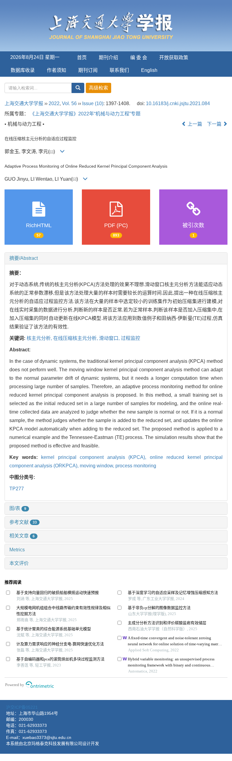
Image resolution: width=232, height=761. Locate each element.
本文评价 (19, 563)
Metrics (17, 549)
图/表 (17, 508)
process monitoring (135, 465)
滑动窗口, (110, 338)
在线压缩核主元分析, (76, 338)
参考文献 (23, 522)
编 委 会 (138, 57)
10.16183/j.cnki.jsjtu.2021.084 (178, 103)
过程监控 (130, 338)
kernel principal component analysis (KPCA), (95, 457)
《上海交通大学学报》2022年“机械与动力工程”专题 (85, 113)
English (149, 70)
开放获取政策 (173, 57)
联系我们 (119, 70)
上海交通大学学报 (24, 103)
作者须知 (56, 70)
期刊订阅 (88, 70)
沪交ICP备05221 (22, 707)
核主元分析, (40, 338)
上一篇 (194, 124)
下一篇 (215, 124)
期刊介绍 (108, 57)
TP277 (16, 488)
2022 (54, 103)
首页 (82, 57)
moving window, (97, 465)
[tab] (116, 258)
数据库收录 (23, 70)
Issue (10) (92, 103)
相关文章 (22, 535)
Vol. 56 (69, 103)
